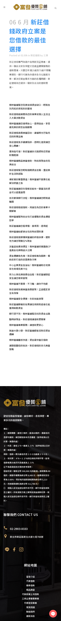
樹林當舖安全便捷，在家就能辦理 (26, 298)
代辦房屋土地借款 (30, 594)
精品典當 (30, 589)
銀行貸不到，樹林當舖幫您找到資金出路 (29, 313)
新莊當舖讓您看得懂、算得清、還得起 (28, 226)
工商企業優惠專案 (30, 598)
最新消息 (30, 616)
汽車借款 (30, 581)
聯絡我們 (30, 611)
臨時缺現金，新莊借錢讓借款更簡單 (27, 319)
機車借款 (30, 585)
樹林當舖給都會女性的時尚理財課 (26, 231)
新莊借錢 (35, 55)
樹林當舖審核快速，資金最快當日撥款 (28, 340)
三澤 (45, 55)
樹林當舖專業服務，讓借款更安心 (26, 325)
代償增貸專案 (30, 602)
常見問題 (30, 607)
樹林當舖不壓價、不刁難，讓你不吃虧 (28, 283)
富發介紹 (30, 576)
